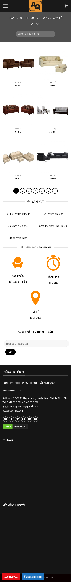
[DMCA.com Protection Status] (15, 426)
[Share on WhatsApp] (5, 419)
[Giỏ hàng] (66, 6)
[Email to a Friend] (23, 419)
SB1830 (52, 131)
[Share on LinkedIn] (35, 419)
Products (32, 17)
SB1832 (53, 85)
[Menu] (5, 6)
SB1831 (18, 131)
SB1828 (53, 178)
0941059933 (12, 576)
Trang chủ (15, 17)
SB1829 (18, 178)
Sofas (45, 17)
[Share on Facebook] (11, 419)
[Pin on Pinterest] (29, 419)
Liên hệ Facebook (34, 576)
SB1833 (18, 85)
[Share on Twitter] (17, 419)
